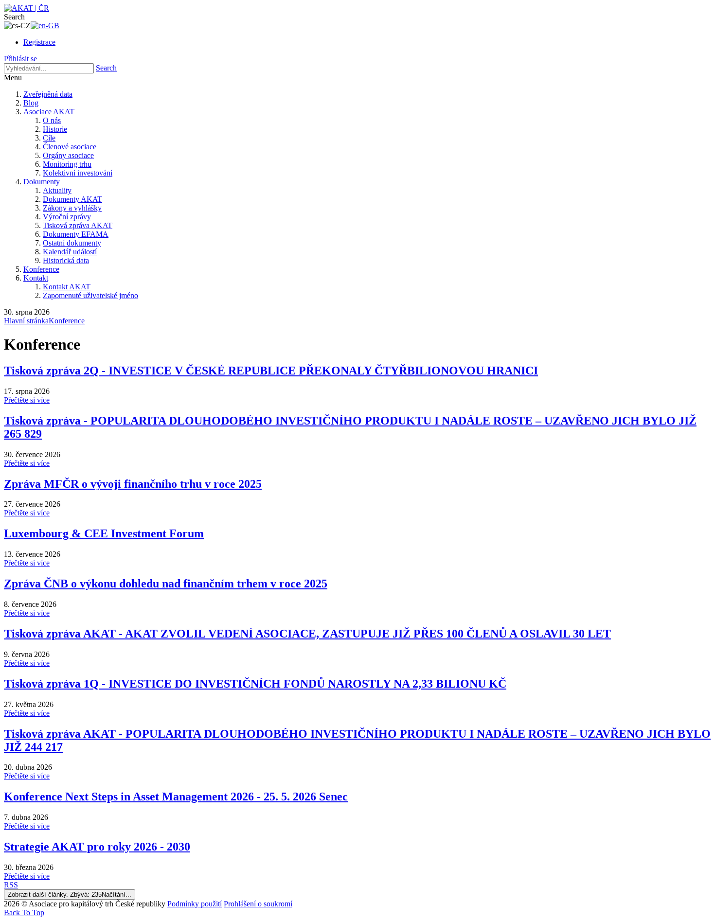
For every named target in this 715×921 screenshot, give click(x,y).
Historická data (66, 260)
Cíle (49, 138)
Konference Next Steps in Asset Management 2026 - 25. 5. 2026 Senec (176, 796)
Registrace (39, 42)
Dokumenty (41, 181)
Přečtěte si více (27, 400)
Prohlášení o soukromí (258, 904)
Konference (41, 269)
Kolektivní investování (77, 173)
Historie (55, 129)
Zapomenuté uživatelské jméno (90, 295)
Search (106, 68)
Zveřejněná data (47, 94)
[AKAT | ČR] (26, 8)
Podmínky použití (194, 904)
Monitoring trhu (67, 164)
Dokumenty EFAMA (75, 234)
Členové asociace (69, 146)
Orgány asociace (68, 155)
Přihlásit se (20, 58)
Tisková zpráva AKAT (77, 225)
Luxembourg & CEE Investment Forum (104, 533)
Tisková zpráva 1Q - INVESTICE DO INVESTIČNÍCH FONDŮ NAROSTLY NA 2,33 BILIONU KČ (255, 683)
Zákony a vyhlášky (72, 208)
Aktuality (57, 190)
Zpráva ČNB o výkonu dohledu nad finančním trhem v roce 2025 (165, 583)
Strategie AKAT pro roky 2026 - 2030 (97, 846)
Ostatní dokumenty (72, 243)
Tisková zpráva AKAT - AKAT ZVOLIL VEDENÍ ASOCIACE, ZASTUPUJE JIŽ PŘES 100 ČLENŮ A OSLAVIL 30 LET (307, 633)
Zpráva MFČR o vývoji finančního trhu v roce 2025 (133, 484)
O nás (52, 120)
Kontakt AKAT (66, 287)
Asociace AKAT (48, 111)
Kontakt (35, 278)
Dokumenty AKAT (72, 199)
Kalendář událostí (70, 252)
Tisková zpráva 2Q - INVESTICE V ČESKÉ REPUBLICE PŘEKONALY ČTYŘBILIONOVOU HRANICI (271, 370)
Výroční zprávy (67, 217)
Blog (30, 103)
